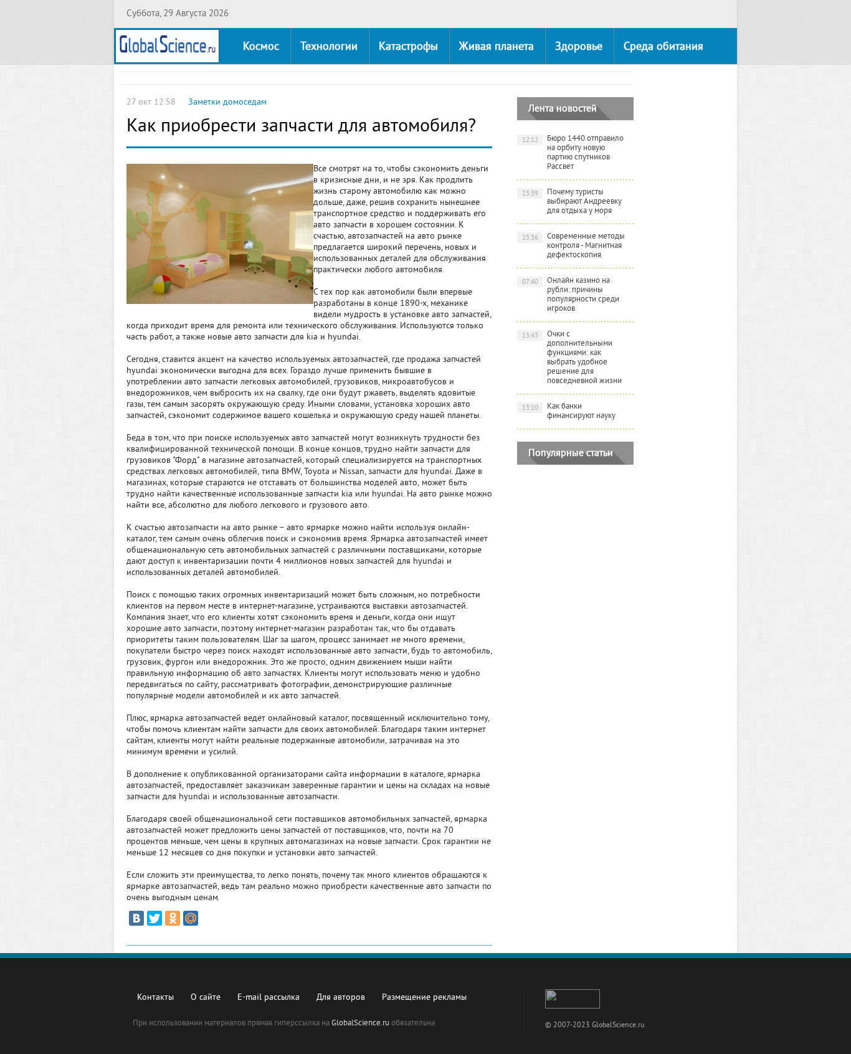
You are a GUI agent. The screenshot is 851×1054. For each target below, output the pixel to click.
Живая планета (496, 47)
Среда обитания (663, 47)
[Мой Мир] (190, 918)
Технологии (329, 47)
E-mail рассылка (268, 997)
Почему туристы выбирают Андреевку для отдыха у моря (572, 202)
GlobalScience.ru (360, 1023)
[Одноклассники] (172, 918)
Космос (261, 47)
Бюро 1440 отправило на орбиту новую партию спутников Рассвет (573, 153)
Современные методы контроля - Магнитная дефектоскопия (573, 246)
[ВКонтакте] (136, 918)
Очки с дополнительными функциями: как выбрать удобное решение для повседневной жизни (572, 358)
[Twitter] (154, 918)
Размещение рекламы (424, 997)
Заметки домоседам (227, 102)
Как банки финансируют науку (569, 411)
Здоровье (578, 47)
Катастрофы (408, 47)
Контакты (155, 997)
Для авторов (340, 997)
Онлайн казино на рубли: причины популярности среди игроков (571, 295)
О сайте (206, 997)
